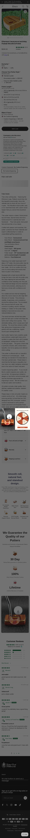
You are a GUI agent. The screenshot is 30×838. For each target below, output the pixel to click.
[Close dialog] (0, 408)
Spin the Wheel (22, 427)
